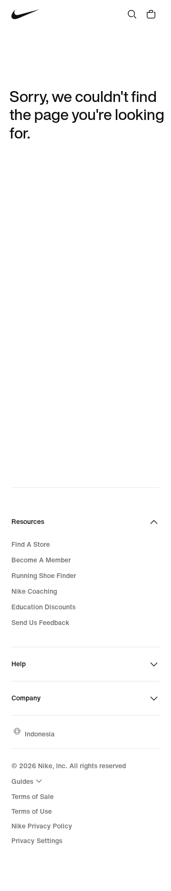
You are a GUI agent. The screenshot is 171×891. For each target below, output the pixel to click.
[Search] (132, 14)
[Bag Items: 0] (151, 14)
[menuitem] (28, 781)
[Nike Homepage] (25, 14)
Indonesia (40, 734)
